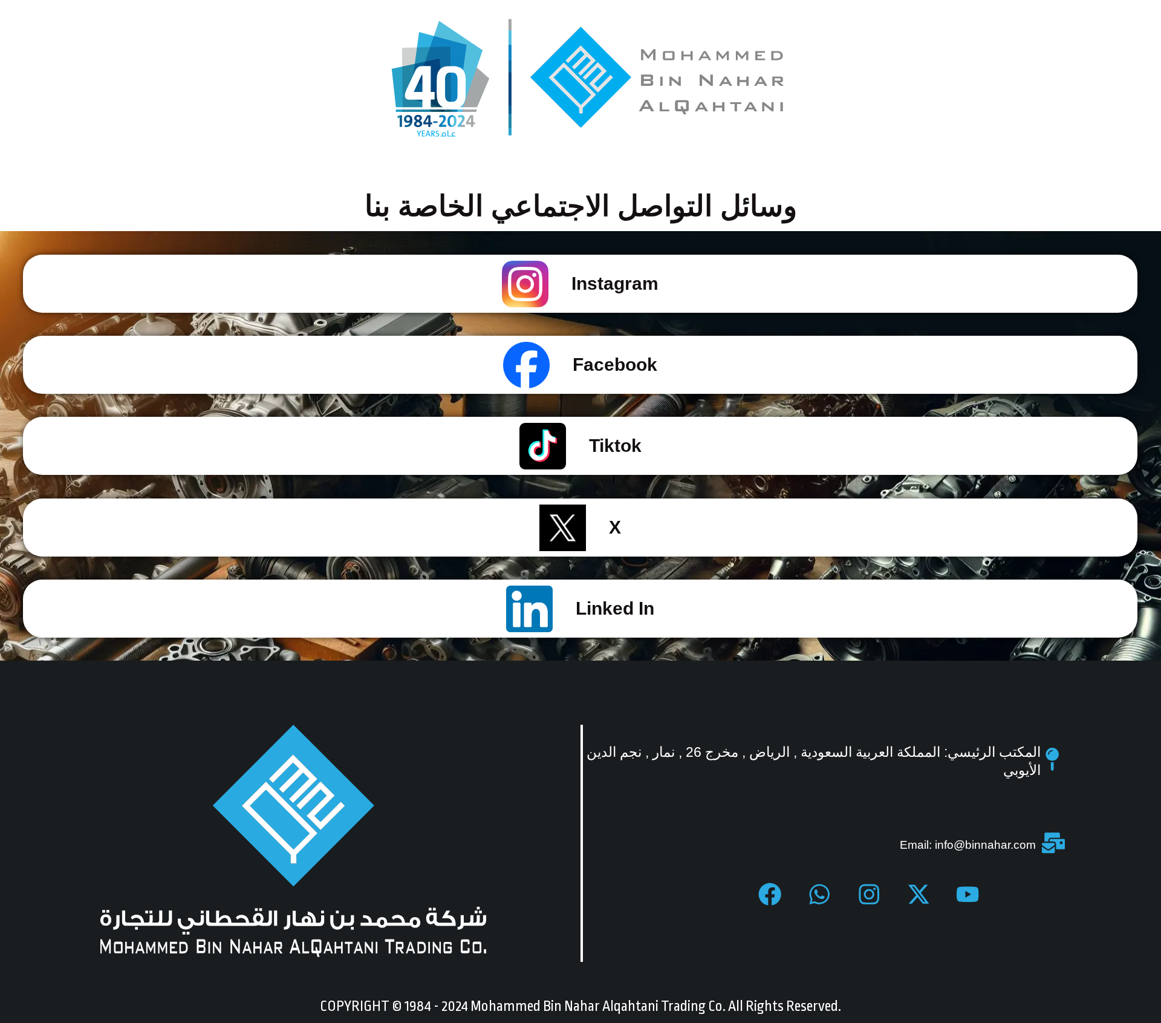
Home (852, 936)
